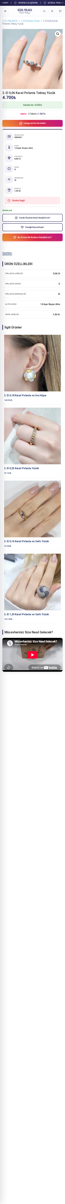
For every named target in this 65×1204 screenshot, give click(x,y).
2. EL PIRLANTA (10, 21)
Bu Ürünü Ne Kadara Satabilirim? (35, 237)
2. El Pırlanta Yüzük (30, 21)
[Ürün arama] (44, 11)
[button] (58, 34)
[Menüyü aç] (5, 11)
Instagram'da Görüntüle (35, 123)
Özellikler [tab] (7, 253)
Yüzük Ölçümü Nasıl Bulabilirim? (34, 218)
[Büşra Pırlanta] (25, 11)
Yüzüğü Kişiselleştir (34, 227)
